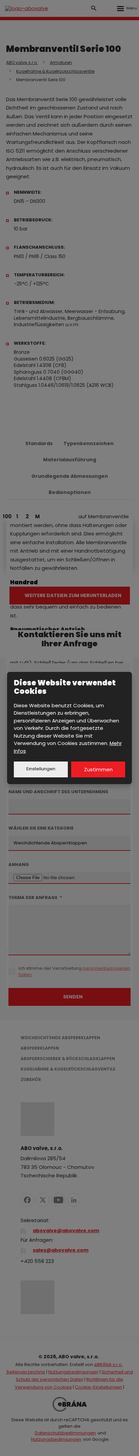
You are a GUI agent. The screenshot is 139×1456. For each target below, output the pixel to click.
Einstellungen (40, 769)
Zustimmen (98, 769)
